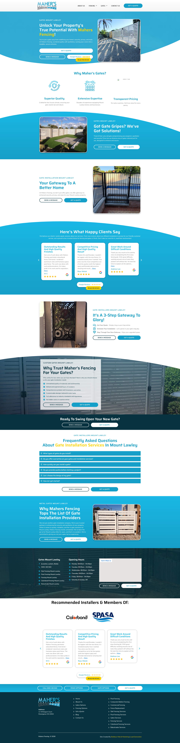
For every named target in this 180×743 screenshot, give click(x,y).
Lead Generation (136, 737)
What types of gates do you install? (57, 453)
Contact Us (115, 6)
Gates (103, 6)
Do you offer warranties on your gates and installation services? (68, 459)
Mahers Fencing (43, 736)
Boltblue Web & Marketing (120, 737)
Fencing (92, 6)
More (60, 268)
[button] (39, 260)
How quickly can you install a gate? (57, 464)
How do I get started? (51, 481)
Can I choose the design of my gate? (57, 475)
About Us (81, 6)
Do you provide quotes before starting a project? (62, 470)
